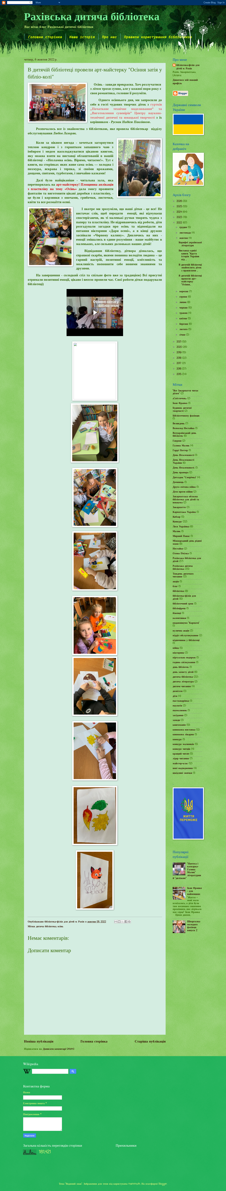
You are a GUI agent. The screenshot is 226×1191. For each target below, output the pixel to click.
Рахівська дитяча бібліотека (91, 16)
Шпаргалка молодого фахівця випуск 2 (193, 926)
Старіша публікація (150, 1041)
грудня (183, 227)
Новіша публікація (38, 1041)
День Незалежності (183, 455)
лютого (183, 329)
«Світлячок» (179, 398)
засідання (178, 715)
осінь (60, 926)
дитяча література (183, 682)
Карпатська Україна (184, 512)
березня (184, 324)
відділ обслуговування (185, 635)
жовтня (184, 238)
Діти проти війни (183, 492)
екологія (177, 706)
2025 (180, 206)
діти (175, 696)
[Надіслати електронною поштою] (116, 921)
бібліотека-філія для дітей (184, 597)
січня (182, 335)
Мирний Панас (181, 536)
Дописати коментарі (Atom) (58, 1049)
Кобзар (176, 517)
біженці (177, 613)
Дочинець (178, 482)
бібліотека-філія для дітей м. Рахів (188, 67)
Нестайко (178, 549)
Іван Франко (180, 403)
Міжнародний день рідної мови (187, 542)
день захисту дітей (183, 672)
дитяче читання (182, 686)
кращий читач (181, 754)
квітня (183, 319)
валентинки (179, 618)
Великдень (179, 424)
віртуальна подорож (184, 658)
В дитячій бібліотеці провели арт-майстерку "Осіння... (190, 280)
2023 (180, 217)
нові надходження (183, 768)
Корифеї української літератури (190, 244)
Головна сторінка (45, 36)
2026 (180, 201)
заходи (176, 720)
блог (175, 586)
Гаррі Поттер (180, 450)
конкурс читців (181, 749)
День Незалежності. (184, 468)
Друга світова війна (184, 487)
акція (176, 582)
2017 (179, 363)
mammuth (134, 1184)
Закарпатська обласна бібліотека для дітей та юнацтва (186, 499)
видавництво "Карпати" (186, 623)
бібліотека (178, 591)
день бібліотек (181, 667)
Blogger (163, 1184)
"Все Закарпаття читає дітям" (185, 392)
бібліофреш (179, 608)
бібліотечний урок (183, 604)
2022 (180, 223)
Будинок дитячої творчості (182, 409)
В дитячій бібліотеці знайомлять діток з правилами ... (190, 268)
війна (176, 648)
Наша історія (82, 36)
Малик (176, 531)
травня (183, 313)
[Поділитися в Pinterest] (129, 921)
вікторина (178, 653)
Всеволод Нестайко (183, 428)
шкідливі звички (182, 773)
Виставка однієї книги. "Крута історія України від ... (189, 255)
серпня (183, 297)
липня (183, 302)
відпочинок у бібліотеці (186, 640)
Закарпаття (179, 507)
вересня (184, 291)
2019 (179, 352)
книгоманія (179, 725)
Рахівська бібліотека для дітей (187, 560)
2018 (179, 358)
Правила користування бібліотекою (158, 36)
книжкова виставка (184, 730)
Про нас (109, 36)
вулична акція (181, 631)
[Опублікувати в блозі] (119, 921)
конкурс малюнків (183, 744)
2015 (179, 374)
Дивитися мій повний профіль (185, 81)
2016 (179, 369)
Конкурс (177, 522)
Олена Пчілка (181, 553)
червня (183, 308)
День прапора (180, 472)
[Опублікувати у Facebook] (126, 921)
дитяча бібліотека (46, 926)
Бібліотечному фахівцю (186, 416)
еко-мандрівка (181, 701)
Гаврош (177, 441)
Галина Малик (181, 446)
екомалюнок (180, 710)
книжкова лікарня (183, 734)
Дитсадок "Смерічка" (184, 477)
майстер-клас (180, 763)
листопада (185, 233)
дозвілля (178, 691)
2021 (179, 342)
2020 (180, 347)
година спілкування (184, 662)
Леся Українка (181, 527)
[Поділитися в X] (122, 921)
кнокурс (177, 739)
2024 (180, 212)
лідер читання (181, 759)
